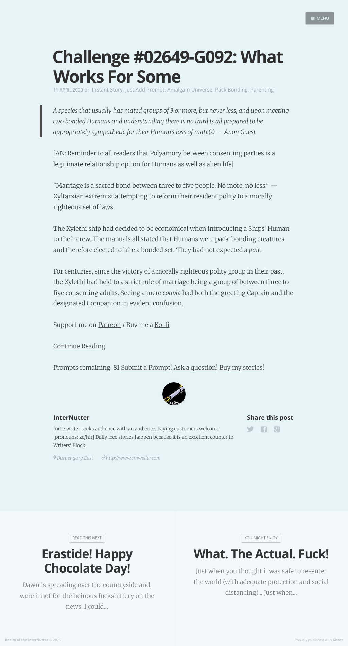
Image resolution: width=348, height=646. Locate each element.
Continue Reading (79, 346)
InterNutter (71, 418)
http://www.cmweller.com (133, 458)
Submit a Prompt (145, 367)
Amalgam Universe (189, 89)
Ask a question (195, 367)
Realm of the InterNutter (26, 639)
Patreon (109, 325)
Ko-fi (161, 325)
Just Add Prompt (144, 89)
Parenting (262, 89)
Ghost (338, 639)
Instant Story (107, 89)
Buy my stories (240, 367)
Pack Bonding (231, 89)
